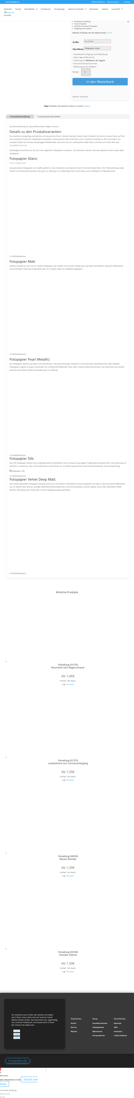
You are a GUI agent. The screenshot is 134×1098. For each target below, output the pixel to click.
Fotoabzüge (59, 9)
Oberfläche (78, 49)
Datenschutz (118, 1031)
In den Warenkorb (100, 81)
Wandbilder (29, 9)
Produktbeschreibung (20, 116)
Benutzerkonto (113, 2)
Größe (76, 42)
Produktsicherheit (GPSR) (49, 116)
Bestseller (94, 9)
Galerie (105, 9)
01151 (109, 33)
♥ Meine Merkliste (98, 2)
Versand (70, 684)
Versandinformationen (99, 1023)
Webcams (74, 1031)
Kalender (8, 9)
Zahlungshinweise (98, 1027)
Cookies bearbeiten (120, 1035)
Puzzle (18, 9)
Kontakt (7, 15)
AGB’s (116, 1027)
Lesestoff (115, 9)
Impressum (117, 1023)
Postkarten (46, 9)
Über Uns (74, 1027)
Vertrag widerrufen (98, 1035)
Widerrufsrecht (97, 1031)
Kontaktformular (17, 145)
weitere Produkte (76, 9)
